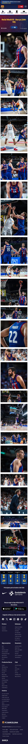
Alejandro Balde (18, 627)
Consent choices (5, 736)
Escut (16, 670)
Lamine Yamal (18, 646)
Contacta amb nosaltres (14, 731)
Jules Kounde (18, 636)
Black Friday (4, 685)
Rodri (3, 659)
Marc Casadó (5, 651)
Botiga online (5, 676)
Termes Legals (5, 729)
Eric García (17, 638)
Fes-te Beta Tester (4, 682)
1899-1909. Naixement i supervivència (5, 710)
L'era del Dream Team (5, 702)
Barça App (4, 674)
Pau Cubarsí (17, 628)
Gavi (3, 646)
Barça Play (4, 669)
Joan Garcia (4, 630)
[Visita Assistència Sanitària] (17, 593)
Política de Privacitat (14, 729)
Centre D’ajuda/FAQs (6, 733)
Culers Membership (5, 666)
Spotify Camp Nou (18, 666)
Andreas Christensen (17, 631)
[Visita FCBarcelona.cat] (2, 7)
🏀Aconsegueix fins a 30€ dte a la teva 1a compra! (11, 2)
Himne (16, 672)
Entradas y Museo (4, 671)
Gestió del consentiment (17, 733)
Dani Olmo (4, 655)
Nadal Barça (4, 687)
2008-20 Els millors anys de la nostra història (5, 697)
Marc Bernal (4, 657)
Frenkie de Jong (5, 653)
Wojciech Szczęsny (4, 627)
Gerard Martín (18, 634)
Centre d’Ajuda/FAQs (5, 679)
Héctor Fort (17, 640)
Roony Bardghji (18, 649)
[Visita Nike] (4, 593)
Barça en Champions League (4, 716)
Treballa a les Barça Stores (18, 675)
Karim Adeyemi (18, 655)
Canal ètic (17, 669)
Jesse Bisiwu (18, 657)
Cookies (21, 729)
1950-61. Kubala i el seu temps (5, 705)
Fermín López (5, 649)
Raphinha (17, 648)
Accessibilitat (5, 731)
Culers (20, 6)
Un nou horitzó (5, 693)
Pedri (3, 648)
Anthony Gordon (17, 652)
